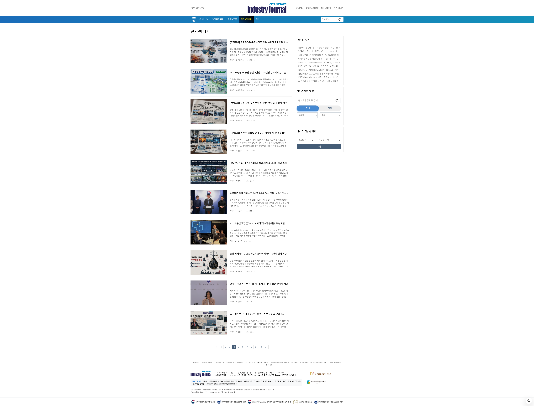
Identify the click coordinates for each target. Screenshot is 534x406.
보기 (319, 146)
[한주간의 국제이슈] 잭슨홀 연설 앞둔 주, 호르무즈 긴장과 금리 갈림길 (327, 62)
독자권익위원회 (335, 362)
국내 (308, 108)
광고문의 (219, 362)
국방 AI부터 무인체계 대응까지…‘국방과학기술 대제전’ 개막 (322, 55)
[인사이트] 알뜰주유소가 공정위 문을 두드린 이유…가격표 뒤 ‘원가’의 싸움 (328, 47)
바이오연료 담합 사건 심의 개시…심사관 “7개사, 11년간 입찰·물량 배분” (327, 59)
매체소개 (196, 362)
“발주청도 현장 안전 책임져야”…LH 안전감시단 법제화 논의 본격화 (325, 51)
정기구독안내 (229, 362)
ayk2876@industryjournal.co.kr (225, 384)
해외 (330, 108)
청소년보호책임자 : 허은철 (280, 362)
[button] (194, 19)
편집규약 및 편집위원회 (299, 362)
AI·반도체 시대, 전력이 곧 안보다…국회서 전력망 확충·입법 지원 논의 (326, 81)
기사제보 (300, 8)
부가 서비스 (338, 8)
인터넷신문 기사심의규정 (318, 362)
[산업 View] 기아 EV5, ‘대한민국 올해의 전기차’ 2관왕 (320, 77)
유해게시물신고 (312, 8)
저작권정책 (249, 362)
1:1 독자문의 (326, 8)
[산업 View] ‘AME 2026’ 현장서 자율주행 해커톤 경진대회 (322, 74)
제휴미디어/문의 (207, 362)
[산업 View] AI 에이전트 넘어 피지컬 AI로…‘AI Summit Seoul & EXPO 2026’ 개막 (332, 70)
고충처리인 (268, 365)
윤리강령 (240, 362)
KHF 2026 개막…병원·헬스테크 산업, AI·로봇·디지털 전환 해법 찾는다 (327, 66)
